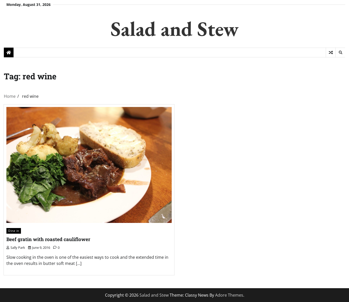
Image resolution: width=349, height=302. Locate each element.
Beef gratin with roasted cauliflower (48, 239)
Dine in (13, 231)
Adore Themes (229, 295)
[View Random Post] (330, 52)
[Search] (340, 52)
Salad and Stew (175, 28)
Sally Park (17, 247)
